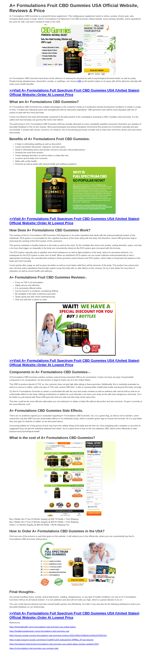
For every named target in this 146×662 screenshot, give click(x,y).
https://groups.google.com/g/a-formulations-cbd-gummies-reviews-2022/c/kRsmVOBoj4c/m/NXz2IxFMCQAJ (58, 635)
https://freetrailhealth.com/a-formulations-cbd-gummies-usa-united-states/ (42, 627)
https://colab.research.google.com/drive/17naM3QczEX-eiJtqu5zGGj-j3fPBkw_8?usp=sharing (51, 640)
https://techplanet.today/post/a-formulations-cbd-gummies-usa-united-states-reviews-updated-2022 (54, 644)
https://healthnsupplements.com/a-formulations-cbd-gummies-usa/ (39, 631)
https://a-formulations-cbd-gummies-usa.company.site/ (33, 648)
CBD (79, 81)
